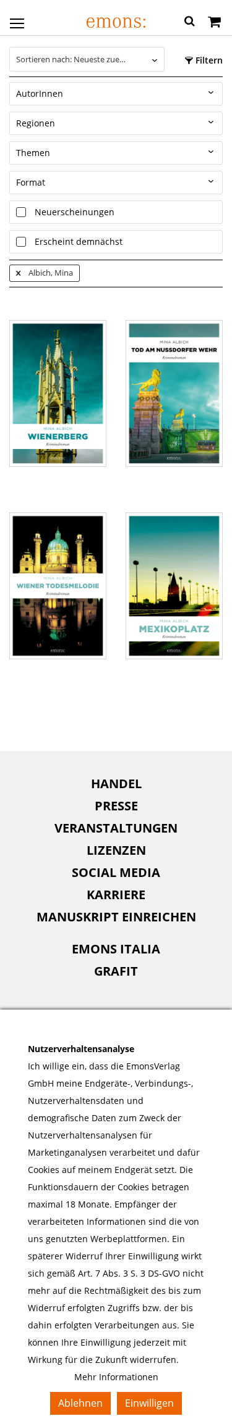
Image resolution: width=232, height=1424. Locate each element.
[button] (189, 22)
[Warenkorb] (214, 22)
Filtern (208, 60)
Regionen (35, 123)
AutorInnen (39, 93)
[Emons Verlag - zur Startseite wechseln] (116, 22)
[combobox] (87, 59)
